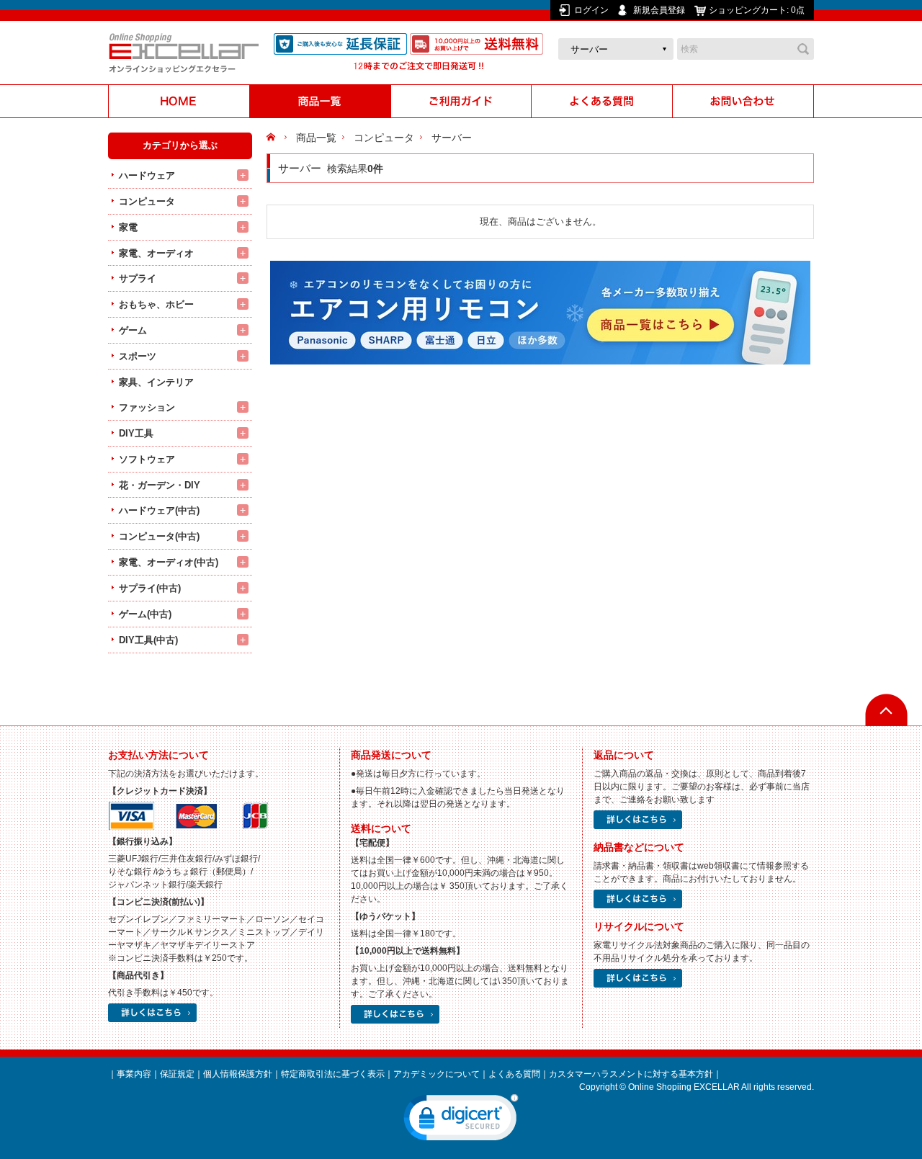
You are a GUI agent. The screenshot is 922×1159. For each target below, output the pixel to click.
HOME (273, 138)
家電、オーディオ (156, 253)
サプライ (137, 278)
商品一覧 (316, 138)
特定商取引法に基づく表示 (333, 1074)
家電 (128, 227)
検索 (803, 49)
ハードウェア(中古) (159, 510)
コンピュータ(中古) (159, 536)
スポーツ (137, 356)
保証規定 (177, 1074)
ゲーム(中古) (145, 614)
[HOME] (178, 101)
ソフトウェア (147, 459)
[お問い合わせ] (743, 101)
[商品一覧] (319, 101)
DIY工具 (136, 433)
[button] (461, 1120)
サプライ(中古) (150, 588)
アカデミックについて (436, 1074)
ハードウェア (147, 175)
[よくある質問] (602, 101)
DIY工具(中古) (148, 640)
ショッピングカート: (757, 10)
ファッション (147, 407)
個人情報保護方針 (237, 1074)
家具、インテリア (156, 382)
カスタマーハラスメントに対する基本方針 (631, 1074)
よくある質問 (514, 1074)
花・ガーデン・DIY (159, 485)
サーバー (451, 138)
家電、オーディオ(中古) (168, 562)
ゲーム (133, 330)
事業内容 (134, 1074)
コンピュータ (147, 201)
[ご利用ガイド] (461, 101)
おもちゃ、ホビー (156, 304)
